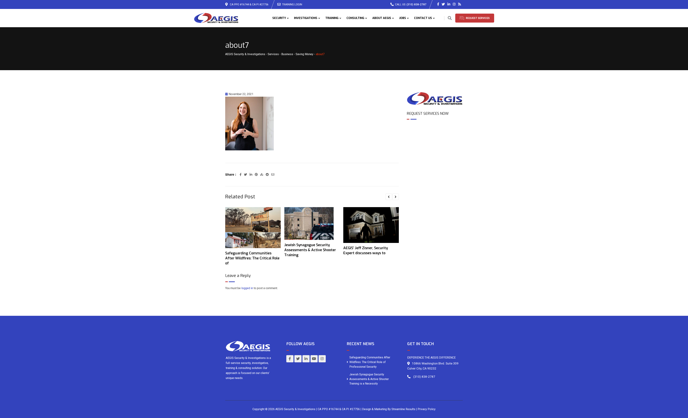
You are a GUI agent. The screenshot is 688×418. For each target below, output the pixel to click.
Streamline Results (403, 409)
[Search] (450, 18)
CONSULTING (355, 18)
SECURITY (279, 18)
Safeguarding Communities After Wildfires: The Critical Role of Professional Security (369, 362)
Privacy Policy (427, 409)
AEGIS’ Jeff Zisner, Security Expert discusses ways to (365, 250)
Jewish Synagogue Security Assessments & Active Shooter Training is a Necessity (369, 379)
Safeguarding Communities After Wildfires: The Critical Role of (252, 258)
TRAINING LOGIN (292, 4)
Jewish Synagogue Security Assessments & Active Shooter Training (310, 250)
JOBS (402, 18)
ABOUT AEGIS (381, 18)
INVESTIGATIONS (305, 18)
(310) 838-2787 (416, 4)
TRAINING (331, 18)
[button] (389, 197)
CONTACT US (423, 18)
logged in (247, 288)
